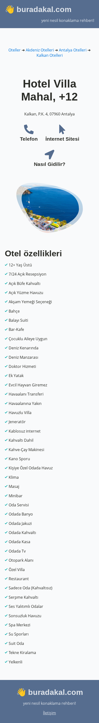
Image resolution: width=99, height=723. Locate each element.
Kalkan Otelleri (50, 55)
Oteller (14, 50)
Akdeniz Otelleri (40, 50)
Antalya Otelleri (73, 50)
